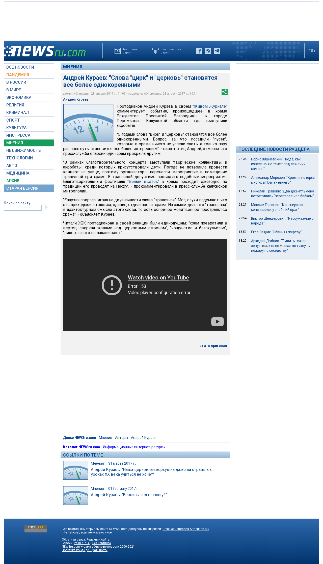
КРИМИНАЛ (17, 112)
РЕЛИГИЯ (15, 105)
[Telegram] (217, 51)
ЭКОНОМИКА (19, 97)
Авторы (121, 438)
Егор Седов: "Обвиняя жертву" (276, 232)
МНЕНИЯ (14, 142)
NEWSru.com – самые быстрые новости (90, 546)
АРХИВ (12, 180)
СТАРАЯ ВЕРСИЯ (22, 188)
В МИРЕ (13, 90)
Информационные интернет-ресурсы (134, 447)
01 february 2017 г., (124, 489)
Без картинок (101, 543)
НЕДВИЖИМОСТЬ (23, 150)
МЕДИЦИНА (18, 173)
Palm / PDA (82, 543)
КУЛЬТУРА (16, 127)
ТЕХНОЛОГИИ (19, 158)
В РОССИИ (16, 82)
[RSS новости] (208, 51)
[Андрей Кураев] (88, 123)
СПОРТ (13, 120)
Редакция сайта (98, 539)
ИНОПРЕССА (18, 135)
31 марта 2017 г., (122, 463)
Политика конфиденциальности (84, 550)
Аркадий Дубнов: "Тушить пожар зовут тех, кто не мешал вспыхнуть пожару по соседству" (280, 245)
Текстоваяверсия (130, 51)
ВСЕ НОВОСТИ (20, 67)
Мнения (72, 66)
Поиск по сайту (17, 203)
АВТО (11, 165)
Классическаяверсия (171, 51)
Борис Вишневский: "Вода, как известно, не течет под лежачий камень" (278, 164)
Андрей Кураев (143, 438)
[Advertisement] (161, 19)
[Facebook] (199, 51)
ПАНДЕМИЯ (17, 74)
